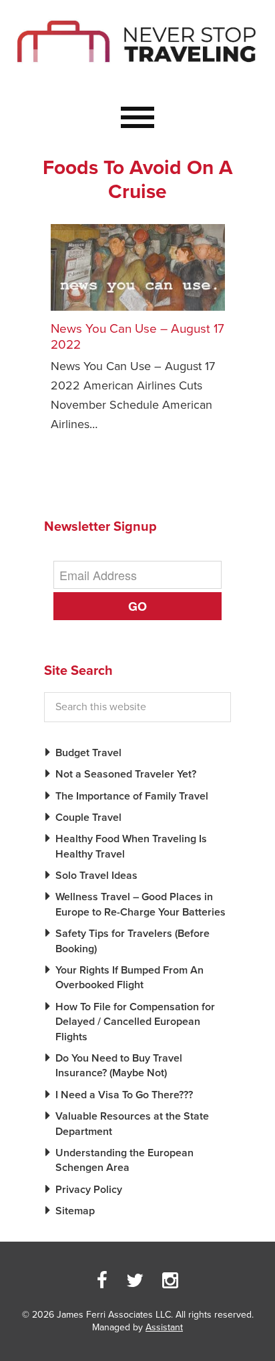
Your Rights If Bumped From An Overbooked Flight (129, 978)
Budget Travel (88, 753)
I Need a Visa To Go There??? (124, 1095)
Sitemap (75, 1211)
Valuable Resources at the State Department (132, 1124)
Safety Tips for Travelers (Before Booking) (132, 941)
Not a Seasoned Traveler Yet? (125, 774)
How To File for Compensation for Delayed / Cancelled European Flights (135, 1022)
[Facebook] (102, 1281)
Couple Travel (88, 817)
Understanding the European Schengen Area (124, 1160)
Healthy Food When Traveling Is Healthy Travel (131, 846)
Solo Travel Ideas (96, 875)
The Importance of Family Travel (131, 796)
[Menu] (137, 118)
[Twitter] (135, 1281)
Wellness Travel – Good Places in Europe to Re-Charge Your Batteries (140, 904)
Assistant (164, 1327)
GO (137, 606)
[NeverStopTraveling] (137, 75)
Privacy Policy (88, 1189)
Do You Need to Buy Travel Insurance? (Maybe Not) (118, 1066)
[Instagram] (170, 1281)
